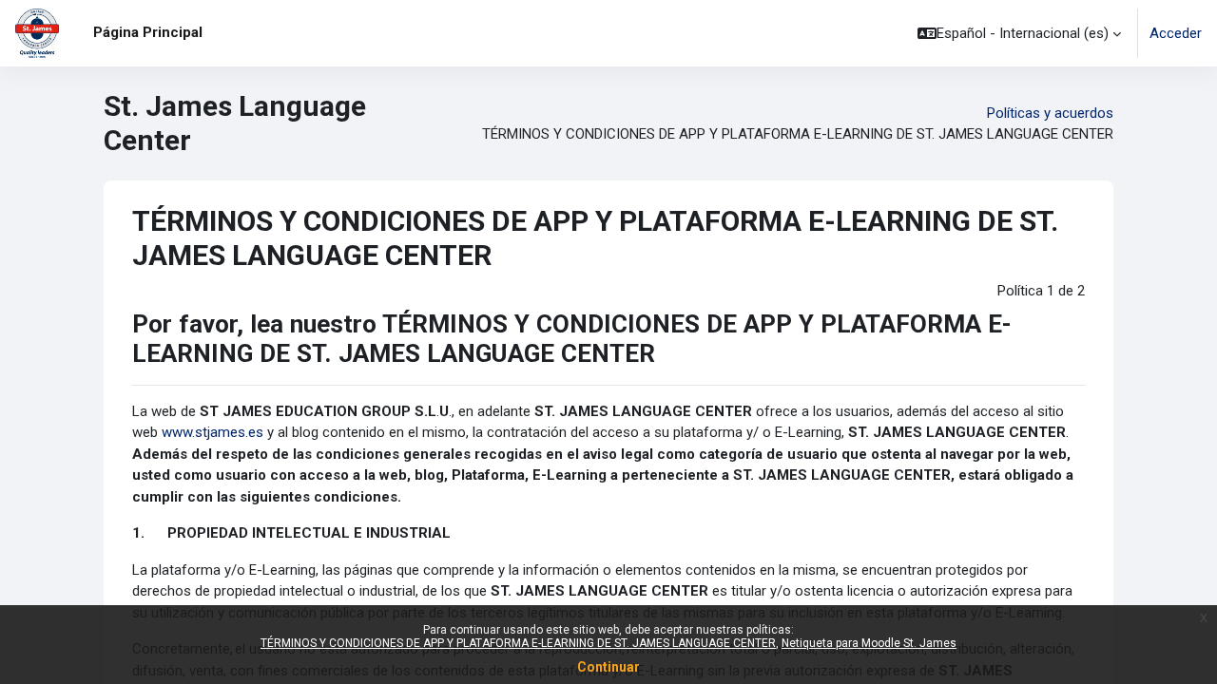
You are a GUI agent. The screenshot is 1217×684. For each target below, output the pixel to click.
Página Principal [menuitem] (148, 32)
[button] (1019, 33)
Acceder (1175, 33)
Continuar (608, 666)
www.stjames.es (212, 432)
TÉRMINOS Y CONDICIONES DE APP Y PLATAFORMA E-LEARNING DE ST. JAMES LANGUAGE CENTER (518, 643)
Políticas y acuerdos (1050, 113)
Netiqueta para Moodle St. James (869, 643)
